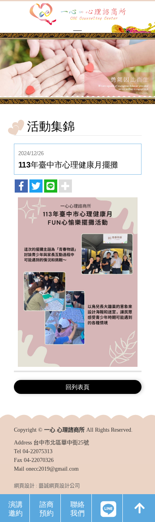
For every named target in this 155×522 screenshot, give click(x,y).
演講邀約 (15, 508)
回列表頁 (77, 387)
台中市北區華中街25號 (61, 443)
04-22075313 (37, 451)
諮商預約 (46, 508)
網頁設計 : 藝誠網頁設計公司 (47, 486)
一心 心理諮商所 (77, 15)
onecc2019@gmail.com (52, 469)
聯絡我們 (77, 508)
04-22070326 (39, 460)
